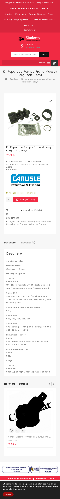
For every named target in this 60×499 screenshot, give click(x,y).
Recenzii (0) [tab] (28, 242)
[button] (42, 62)
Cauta (44, 54)
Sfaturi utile (20, 14)
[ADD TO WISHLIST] (17, 431)
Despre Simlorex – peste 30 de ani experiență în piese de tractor (29, 8)
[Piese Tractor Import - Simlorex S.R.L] (6, 79)
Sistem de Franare (18, 224)
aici (22, 489)
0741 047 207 (33, 47)
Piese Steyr (46, 221)
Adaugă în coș (27, 199)
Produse (14, 79)
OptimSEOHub (39, 478)
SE (7, 224)
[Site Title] (30, 38)
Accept (8, 494)
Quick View (23, 430)
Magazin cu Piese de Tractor (19, 2)
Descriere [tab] (10, 242)
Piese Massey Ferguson (28, 221)
